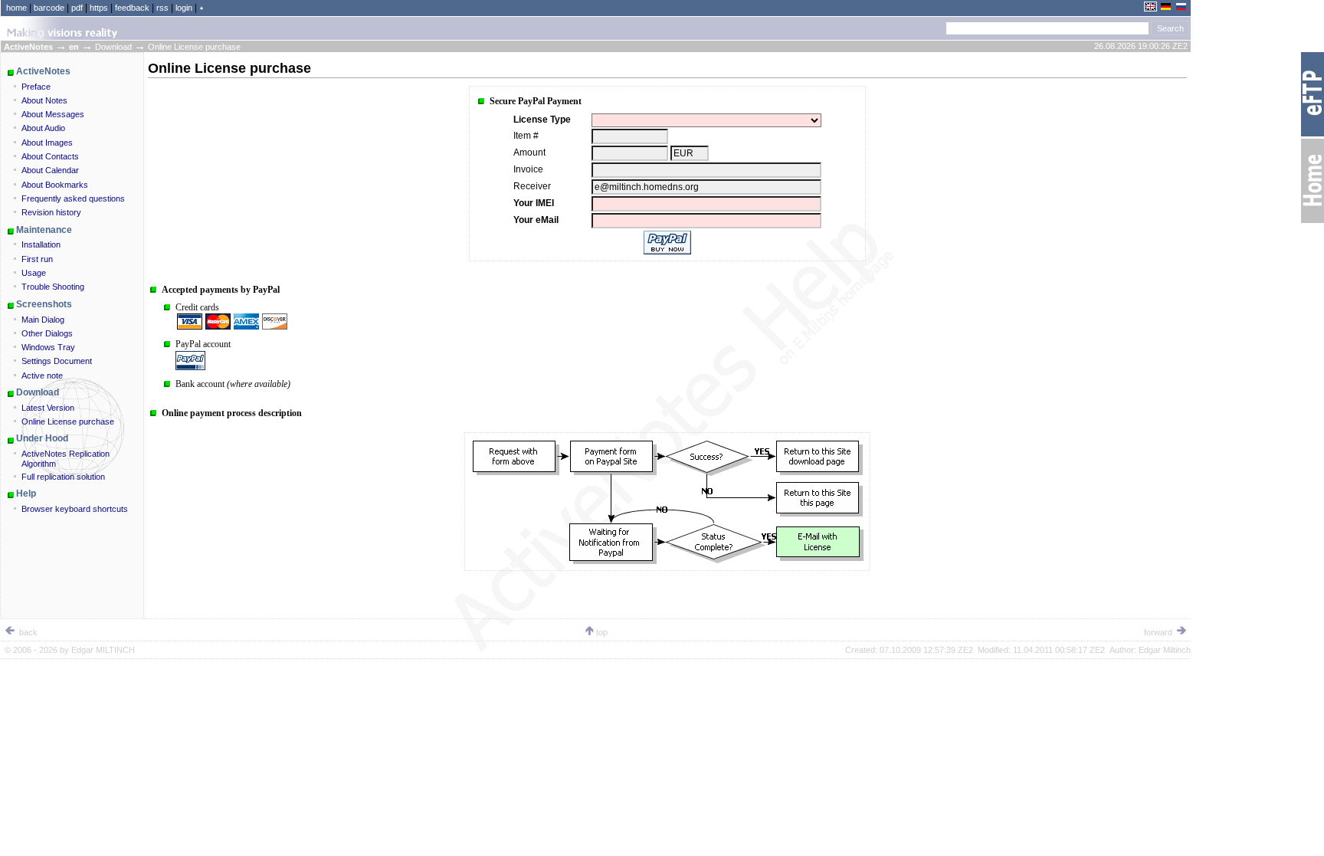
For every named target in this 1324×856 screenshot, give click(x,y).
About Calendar (50, 170)
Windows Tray (48, 347)
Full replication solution (63, 476)
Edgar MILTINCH (103, 649)
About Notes (44, 100)
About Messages (52, 114)
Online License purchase (67, 421)
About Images (47, 142)
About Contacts (50, 156)
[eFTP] (1312, 135)
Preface (36, 86)
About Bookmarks (54, 184)
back (27, 632)
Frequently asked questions (73, 198)
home (16, 7)
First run (37, 259)
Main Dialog (42, 319)
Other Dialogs (47, 333)
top (602, 632)
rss (162, 7)
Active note (42, 375)
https (99, 7)
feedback (132, 7)
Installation (41, 244)
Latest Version (47, 407)
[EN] (1150, 8)
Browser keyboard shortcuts (74, 508)
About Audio (43, 128)
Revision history (51, 212)
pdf (77, 7)
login (183, 7)
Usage (33, 272)
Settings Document (56, 361)
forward (1159, 632)
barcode (49, 7)
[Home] (1312, 222)
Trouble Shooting (52, 286)
